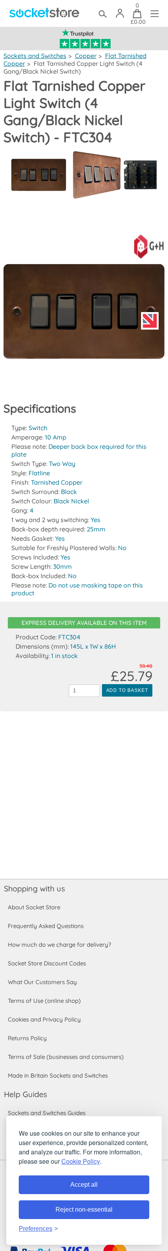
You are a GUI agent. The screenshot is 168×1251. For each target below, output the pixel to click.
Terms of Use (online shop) (44, 1000)
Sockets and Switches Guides (47, 1113)
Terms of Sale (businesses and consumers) (66, 1056)
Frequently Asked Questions (46, 926)
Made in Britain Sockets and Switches (58, 1075)
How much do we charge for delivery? (59, 944)
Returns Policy (27, 1038)
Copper (86, 56)
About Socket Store (34, 907)
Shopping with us (34, 888)
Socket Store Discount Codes (47, 963)
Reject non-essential (84, 1209)
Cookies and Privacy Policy (44, 1019)
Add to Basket (127, 690)
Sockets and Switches (35, 56)
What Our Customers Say (42, 982)
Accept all (84, 1184)
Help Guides (25, 1094)
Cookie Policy (80, 1161)
